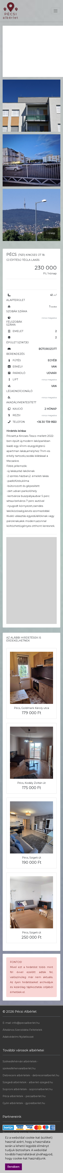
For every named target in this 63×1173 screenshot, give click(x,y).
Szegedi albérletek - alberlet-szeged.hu (28, 1082)
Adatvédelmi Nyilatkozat (18, 1036)
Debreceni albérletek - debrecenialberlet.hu (31, 1075)
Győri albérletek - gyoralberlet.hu (24, 1103)
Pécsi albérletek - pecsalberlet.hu (24, 1096)
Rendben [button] (13, 1166)
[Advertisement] (33, 50)
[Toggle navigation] (55, 11)
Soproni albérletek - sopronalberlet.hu (27, 1089)
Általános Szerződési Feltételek (22, 1029)
